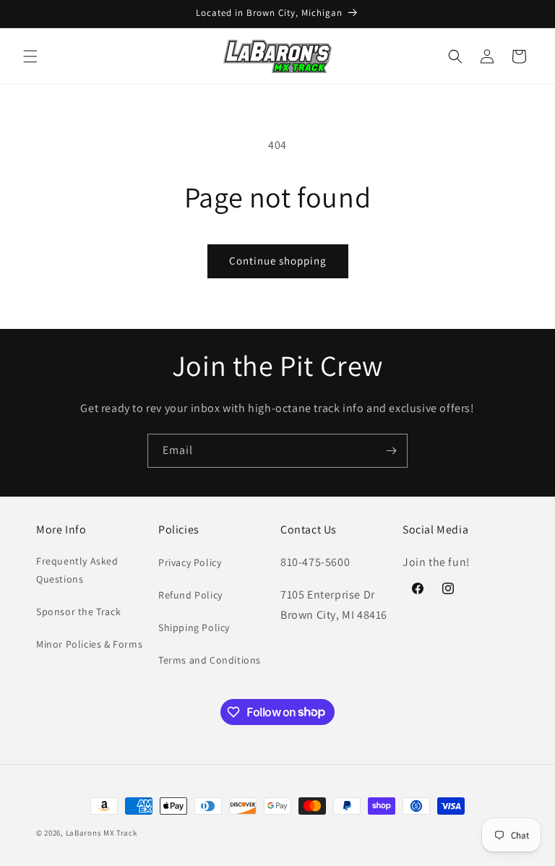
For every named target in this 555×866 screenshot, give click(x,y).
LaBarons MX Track (101, 833)
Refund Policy (190, 594)
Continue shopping (278, 260)
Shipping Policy (194, 627)
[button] (30, 56)
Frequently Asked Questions (77, 570)
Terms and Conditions (209, 659)
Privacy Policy (189, 562)
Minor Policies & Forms (89, 644)
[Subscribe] (391, 451)
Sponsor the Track (78, 611)
